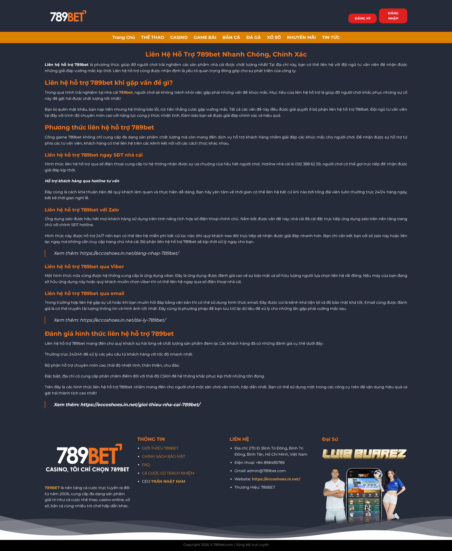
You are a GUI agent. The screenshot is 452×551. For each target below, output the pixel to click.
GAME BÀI (205, 37)
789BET (52, 488)
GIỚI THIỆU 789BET (160, 448)
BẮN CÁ (231, 37)
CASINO (179, 37)
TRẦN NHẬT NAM (168, 481)
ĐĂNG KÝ (363, 18)
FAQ (146, 464)
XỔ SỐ (274, 37)
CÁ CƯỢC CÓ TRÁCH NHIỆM (168, 473)
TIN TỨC (331, 37)
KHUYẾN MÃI (301, 37)
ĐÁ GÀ (253, 37)
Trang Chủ (123, 37)
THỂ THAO (152, 37)
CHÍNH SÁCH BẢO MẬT (163, 456)
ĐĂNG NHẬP (393, 15)
